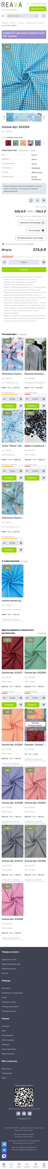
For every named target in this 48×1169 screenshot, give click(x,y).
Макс (4, 1078)
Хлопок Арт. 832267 (12, 744)
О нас (4, 997)
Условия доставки (10, 1006)
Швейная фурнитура (11, 964)
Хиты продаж (8, 1040)
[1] (9, 117)
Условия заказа (9, 1002)
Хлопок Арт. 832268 (12, 919)
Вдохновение (8, 1053)
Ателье (5, 973)
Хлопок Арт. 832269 (12, 803)
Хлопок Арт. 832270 (12, 861)
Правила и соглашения (12, 993)
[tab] (9, 150)
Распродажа (7, 1035)
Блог (4, 1031)
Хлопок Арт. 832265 (35, 861)
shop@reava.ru (24, 1118)
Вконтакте (6, 1069)
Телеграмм (7, 1073)
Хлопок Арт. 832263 (35, 803)
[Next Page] (44, 143)
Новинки (6, 1044)
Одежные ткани (9, 959)
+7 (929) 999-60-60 (38, 4)
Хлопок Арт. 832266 (35, 672)
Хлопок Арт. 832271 (12, 672)
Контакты (6, 988)
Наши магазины (9, 1049)
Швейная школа (9, 968)
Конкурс (6, 1026)
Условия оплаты (9, 1011)
